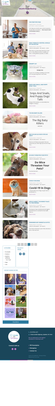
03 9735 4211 (34, 332)
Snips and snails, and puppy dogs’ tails (38, 85)
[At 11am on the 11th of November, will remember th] (10, 301)
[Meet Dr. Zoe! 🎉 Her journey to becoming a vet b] (10, 279)
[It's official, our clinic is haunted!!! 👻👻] (21, 313)
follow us (16, 322)
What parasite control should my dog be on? (39, 43)
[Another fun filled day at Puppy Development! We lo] (21, 301)
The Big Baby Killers (35, 113)
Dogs (47, 48)
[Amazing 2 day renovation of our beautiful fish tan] (21, 290)
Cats (6, 264)
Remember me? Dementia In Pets (39, 222)
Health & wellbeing (39, 25)
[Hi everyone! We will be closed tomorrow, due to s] (10, 313)
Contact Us (33, 351)
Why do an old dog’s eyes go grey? (38, 135)
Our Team (8, 259)
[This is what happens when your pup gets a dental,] (10, 290)
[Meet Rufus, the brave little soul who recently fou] (21, 279)
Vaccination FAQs (35, 22)
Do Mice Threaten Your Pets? (38, 155)
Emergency (33, 348)
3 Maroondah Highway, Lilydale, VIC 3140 (41, 334)
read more (32, 33)
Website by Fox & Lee (34, 357)
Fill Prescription (34, 345)
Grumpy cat (33, 64)
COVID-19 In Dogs (34, 181)
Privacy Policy (42, 355)
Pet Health (32, 25)
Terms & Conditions (33, 355)
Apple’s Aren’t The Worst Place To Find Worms (39, 202)
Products (7, 254)
